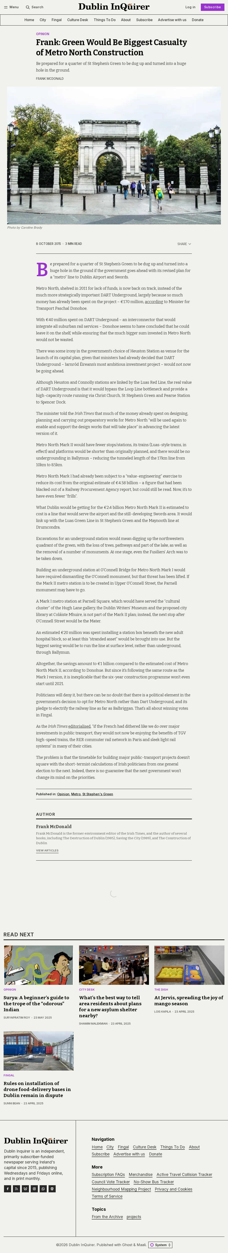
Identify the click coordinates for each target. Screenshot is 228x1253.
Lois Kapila (162, 1011)
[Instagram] (34, 1188)
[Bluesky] (25, 1188)
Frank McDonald (50, 78)
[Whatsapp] (43, 1188)
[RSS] (16, 1188)
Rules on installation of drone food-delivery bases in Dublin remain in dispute (37, 1089)
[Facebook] (7, 1188)
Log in (190, 7)
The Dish (161, 989)
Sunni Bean (12, 1103)
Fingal (9, 1075)
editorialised (79, 726)
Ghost (127, 1245)
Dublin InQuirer (82, 1245)
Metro (76, 794)
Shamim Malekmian (93, 1023)
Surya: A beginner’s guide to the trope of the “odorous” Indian (36, 1004)
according (154, 302)
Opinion (42, 34)
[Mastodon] (52, 1188)
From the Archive (107, 1216)
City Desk (87, 989)
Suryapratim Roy (17, 1017)
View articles (47, 850)
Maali (141, 1245)
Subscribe (212, 7)
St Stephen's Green (97, 794)
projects (134, 1216)
